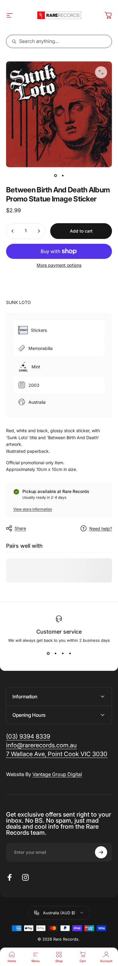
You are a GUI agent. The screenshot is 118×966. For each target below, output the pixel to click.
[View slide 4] (70, 653)
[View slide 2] (55, 653)
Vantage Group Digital (57, 774)
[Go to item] (55, 175)
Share (20, 528)
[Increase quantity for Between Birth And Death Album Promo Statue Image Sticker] (38, 231)
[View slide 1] (48, 653)
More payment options (59, 265)
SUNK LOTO (18, 302)
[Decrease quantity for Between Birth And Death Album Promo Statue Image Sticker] (12, 231)
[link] (56, 754)
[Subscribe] (101, 852)
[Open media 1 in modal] (101, 72)
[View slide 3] (62, 653)
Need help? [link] (100, 528)
